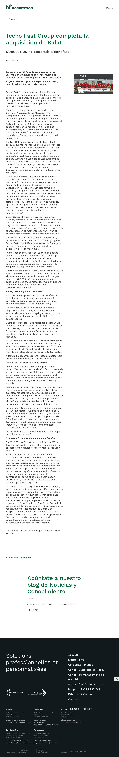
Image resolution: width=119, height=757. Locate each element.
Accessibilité (11, 752)
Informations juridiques (24, 751)
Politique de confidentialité (43, 751)
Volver (12, 18)
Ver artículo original (20, 557)
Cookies (64, 752)
